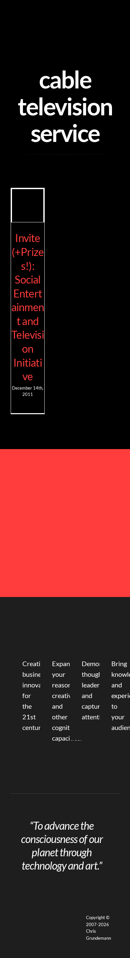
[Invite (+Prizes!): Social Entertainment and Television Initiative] (27, 205)
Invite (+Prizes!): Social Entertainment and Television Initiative (27, 307)
